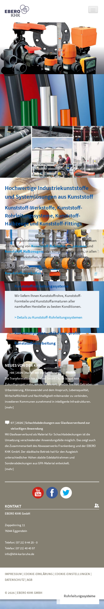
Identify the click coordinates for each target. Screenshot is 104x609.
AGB (29, 580)
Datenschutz (15, 580)
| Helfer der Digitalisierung (35, 373)
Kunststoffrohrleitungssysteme (42, 286)
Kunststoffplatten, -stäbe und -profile (47, 333)
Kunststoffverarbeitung (35, 343)
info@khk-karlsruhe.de (19, 554)
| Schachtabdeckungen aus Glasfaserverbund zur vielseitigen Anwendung (50, 426)
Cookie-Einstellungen (72, 574)
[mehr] (9, 407)
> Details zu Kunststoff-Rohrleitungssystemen (48, 317)
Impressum (13, 574)
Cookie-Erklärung (38, 574)
